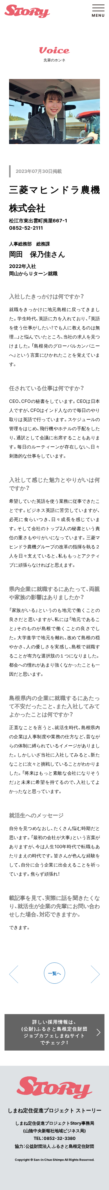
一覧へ (54, 973)
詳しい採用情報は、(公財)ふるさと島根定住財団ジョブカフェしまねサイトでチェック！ (54, 1032)
